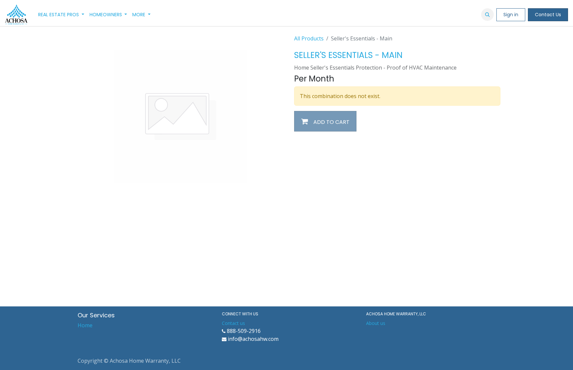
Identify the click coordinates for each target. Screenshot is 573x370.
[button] (487, 14)
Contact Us (548, 14)
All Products (309, 38)
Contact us (233, 323)
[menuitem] (61, 15)
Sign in (510, 14)
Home (85, 325)
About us (375, 323)
